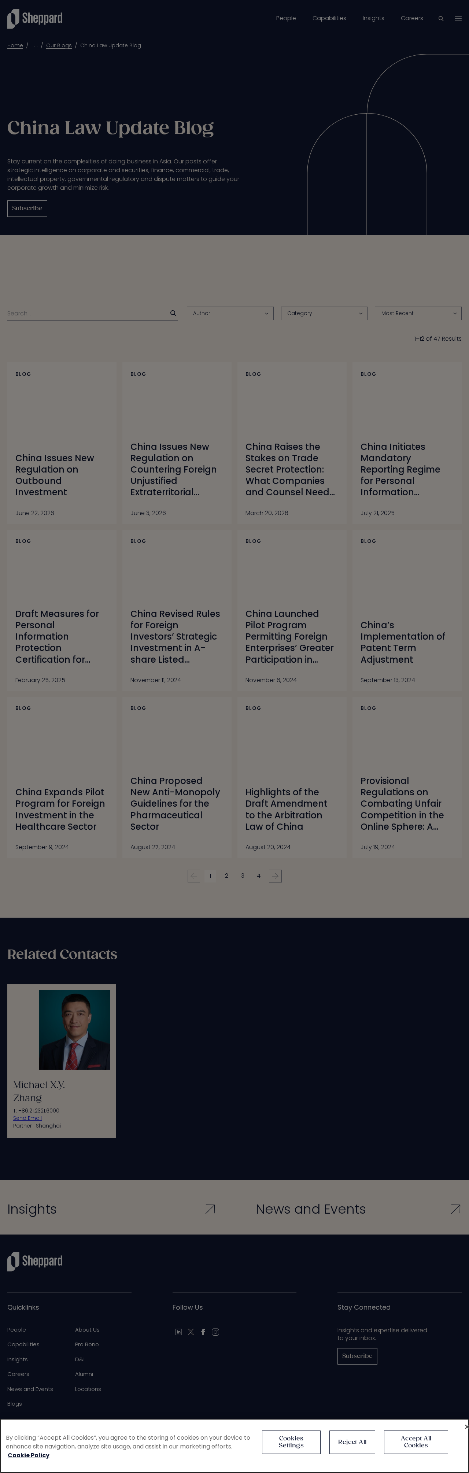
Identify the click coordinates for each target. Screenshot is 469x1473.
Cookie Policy (28, 1455)
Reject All (352, 1442)
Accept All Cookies (416, 1442)
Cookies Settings (291, 1442)
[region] (234, 1446)
